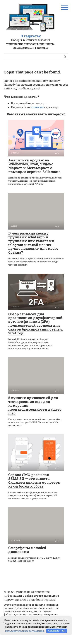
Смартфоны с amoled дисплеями (27, 549)
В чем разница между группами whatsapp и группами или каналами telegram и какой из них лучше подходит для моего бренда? (33, 243)
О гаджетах (30, 36)
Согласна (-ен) (56, 630)
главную (37, 107)
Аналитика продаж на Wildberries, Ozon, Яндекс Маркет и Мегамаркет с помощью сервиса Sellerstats (34, 166)
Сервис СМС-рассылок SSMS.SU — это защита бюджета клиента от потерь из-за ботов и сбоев (34, 480)
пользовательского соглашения (24, 630)
